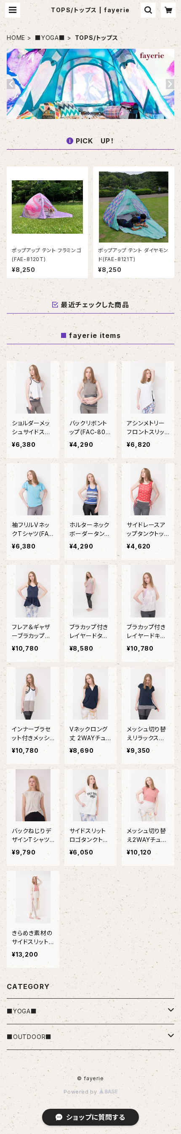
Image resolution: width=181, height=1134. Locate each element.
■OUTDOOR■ (29, 1036)
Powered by (81, 1092)
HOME (16, 37)
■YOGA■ (50, 37)
